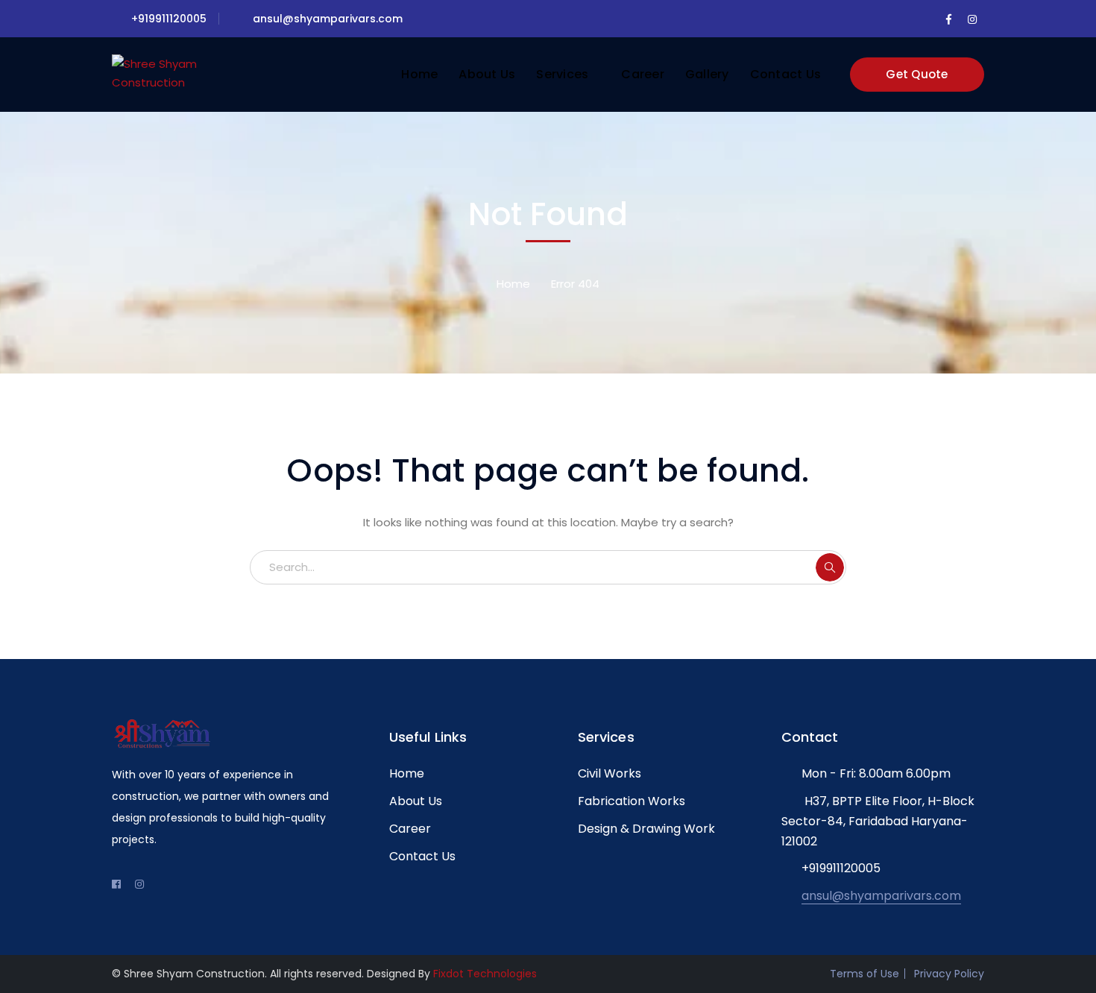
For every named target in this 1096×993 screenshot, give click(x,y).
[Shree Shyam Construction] (162, 69)
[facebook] (116, 884)
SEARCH (830, 567)
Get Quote (917, 74)
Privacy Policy (949, 973)
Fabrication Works (631, 801)
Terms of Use (864, 973)
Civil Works (609, 773)
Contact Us (422, 856)
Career (410, 828)
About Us (415, 801)
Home (513, 283)
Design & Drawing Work (646, 828)
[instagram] (139, 884)
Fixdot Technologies (485, 973)
